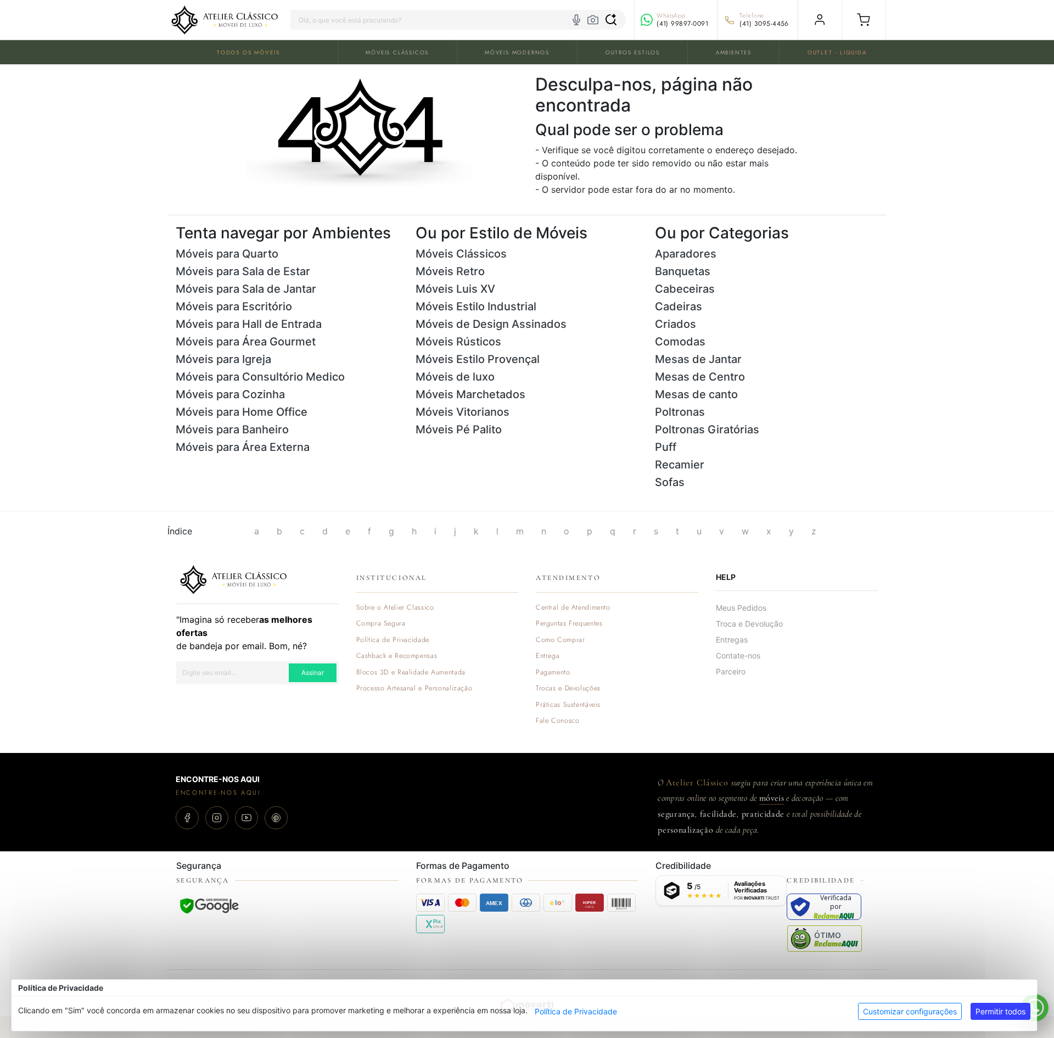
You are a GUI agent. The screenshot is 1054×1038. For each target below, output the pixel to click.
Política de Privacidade (576, 1011)
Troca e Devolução (749, 623)
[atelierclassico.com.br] (224, 19)
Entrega (547, 656)
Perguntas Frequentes (569, 623)
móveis (771, 798)
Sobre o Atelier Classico (395, 607)
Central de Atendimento (573, 607)
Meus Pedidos (741, 607)
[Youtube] (246, 817)
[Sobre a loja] (233, 578)
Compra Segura (381, 623)
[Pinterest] (276, 817)
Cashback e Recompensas (397, 656)
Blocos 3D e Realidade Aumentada (411, 672)
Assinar (312, 672)
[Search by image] (593, 20)
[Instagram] (216, 817)
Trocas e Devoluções (568, 688)
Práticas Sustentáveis (568, 705)
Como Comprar (560, 640)
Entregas (732, 639)
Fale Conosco (558, 721)
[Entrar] (820, 20)
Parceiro (730, 671)
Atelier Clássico (697, 782)
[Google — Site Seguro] (209, 906)
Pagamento (553, 672)
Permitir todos (1000, 1011)
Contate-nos (738, 655)
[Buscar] (611, 20)
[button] (863, 20)
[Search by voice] (576, 20)
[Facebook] (187, 817)
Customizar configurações (910, 1011)
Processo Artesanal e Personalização (414, 688)
